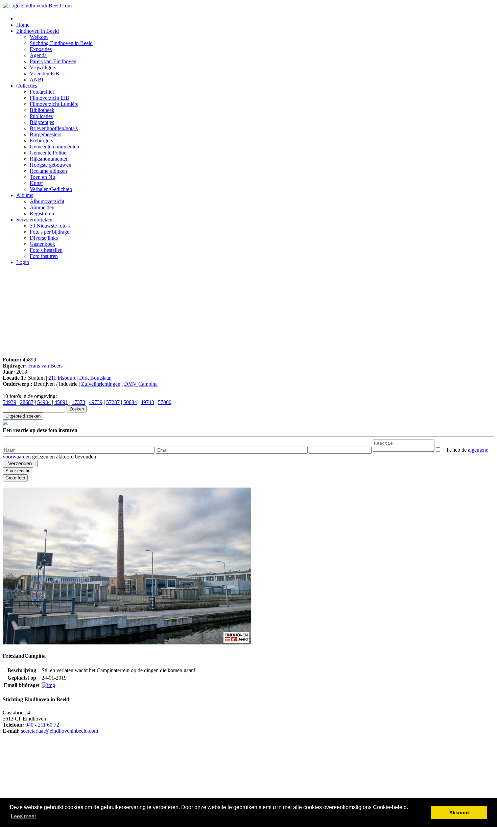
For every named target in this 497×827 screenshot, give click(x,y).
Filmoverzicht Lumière (54, 104)
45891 (61, 402)
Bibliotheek (42, 110)
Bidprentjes (42, 122)
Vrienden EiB (44, 73)
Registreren (42, 213)
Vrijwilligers (43, 67)
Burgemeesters (45, 134)
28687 (26, 402)
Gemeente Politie (48, 153)
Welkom (39, 37)
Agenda (38, 55)
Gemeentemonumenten (54, 146)
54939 (9, 402)
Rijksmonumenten (49, 159)
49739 (95, 402)
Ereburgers (41, 140)
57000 (164, 402)
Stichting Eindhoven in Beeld (61, 43)
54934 (44, 402)
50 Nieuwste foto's (50, 226)
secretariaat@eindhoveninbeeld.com (59, 731)
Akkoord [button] (459, 812)
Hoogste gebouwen (50, 165)
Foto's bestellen (46, 250)
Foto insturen (44, 256)
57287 (113, 402)
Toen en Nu (42, 177)
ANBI (36, 79)
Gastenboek (42, 244)
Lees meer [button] (23, 816)
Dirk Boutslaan (95, 378)
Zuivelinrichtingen (100, 384)
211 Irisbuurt (61, 378)
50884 (130, 402)
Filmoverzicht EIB (49, 98)
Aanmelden (42, 207)
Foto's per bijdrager (50, 232)
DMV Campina (141, 384)
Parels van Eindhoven (53, 61)
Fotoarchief (42, 92)
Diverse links (44, 238)
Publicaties (41, 116)
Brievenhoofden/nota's (54, 128)
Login (22, 262)
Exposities (41, 49)
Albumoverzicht (47, 201)
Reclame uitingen (48, 171)
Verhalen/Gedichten (51, 189)
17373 (78, 402)
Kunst (36, 183)
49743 (147, 402)
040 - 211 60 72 (42, 725)
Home (22, 25)
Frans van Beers (45, 366)
